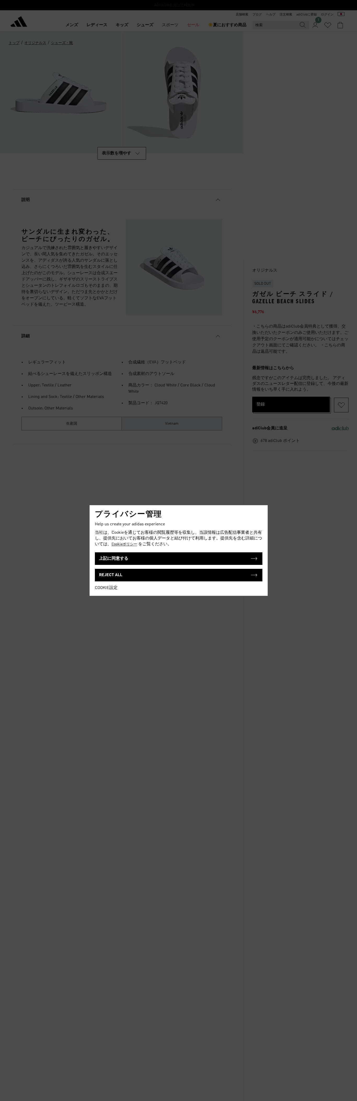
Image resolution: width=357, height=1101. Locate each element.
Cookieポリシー (124, 544)
